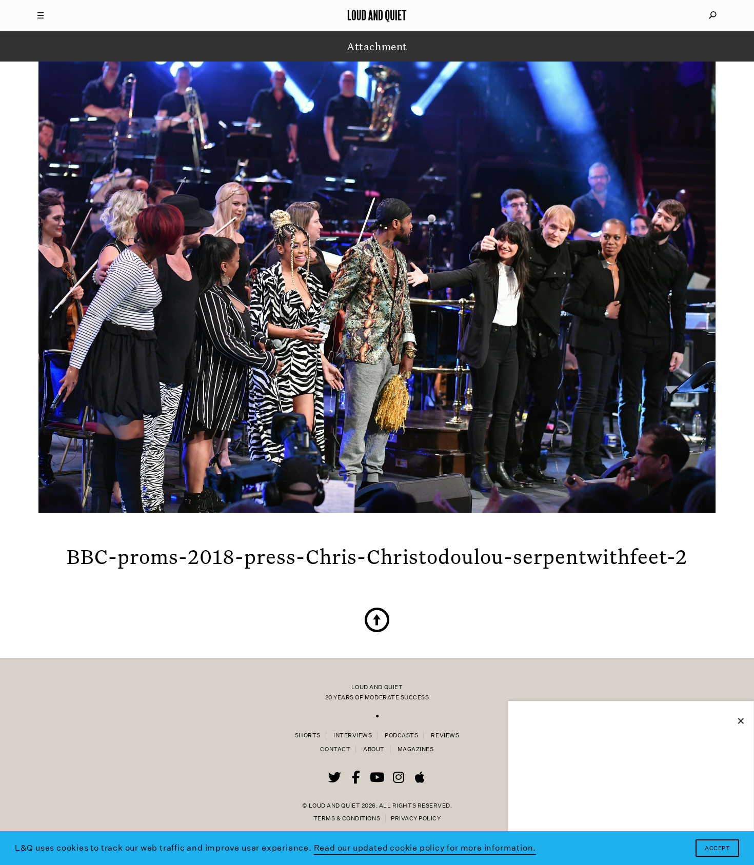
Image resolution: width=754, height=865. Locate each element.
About (374, 749)
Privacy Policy (416, 818)
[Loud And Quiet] (377, 15)
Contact (335, 749)
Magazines (416, 749)
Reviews (445, 735)
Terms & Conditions (346, 818)
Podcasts (401, 735)
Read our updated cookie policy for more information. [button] (425, 848)
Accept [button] (717, 848)
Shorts (308, 735)
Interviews (352, 735)
